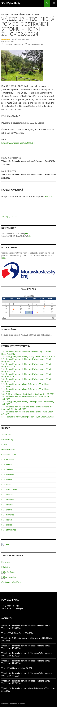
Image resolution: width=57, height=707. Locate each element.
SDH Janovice (7, 495)
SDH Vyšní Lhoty (10, 3)
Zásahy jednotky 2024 (29, 14)
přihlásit (48, 196)
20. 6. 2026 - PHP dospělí (12, 609)
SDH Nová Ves (7, 515)
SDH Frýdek (6, 480)
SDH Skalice (6, 525)
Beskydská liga (7, 440)
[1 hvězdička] (2, 40)
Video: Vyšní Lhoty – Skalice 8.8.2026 (17, 668)
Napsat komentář (35, 44)
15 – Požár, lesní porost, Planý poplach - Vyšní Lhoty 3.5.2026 (27, 417)
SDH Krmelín (7, 505)
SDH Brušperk (7, 460)
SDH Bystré (6, 465)
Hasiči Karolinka (8, 450)
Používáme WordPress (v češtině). (13, 703)
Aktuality (6, 14)
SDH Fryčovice (7, 475)
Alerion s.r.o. (6, 435)
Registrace (5, 562)
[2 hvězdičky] (4, 40)
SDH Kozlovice (7, 500)
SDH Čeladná (7, 470)
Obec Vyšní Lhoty (8, 455)
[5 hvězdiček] (9, 40)
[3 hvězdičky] (5, 40)
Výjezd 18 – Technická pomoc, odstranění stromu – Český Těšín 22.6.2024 (28, 161)
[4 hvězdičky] (7, 40)
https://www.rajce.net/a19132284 (18, 143)
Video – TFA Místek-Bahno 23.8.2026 (17, 633)
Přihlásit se (5, 567)
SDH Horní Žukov (9, 490)
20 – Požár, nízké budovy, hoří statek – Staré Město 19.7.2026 (27, 394)
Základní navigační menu (53, 3)
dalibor (19, 44)
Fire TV (4, 445)
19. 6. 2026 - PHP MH (10, 606)
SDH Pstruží (6, 520)
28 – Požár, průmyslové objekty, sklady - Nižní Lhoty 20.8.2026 (28, 357)
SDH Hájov (6, 485)
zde (26, 234)
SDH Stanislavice (8, 530)
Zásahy (14, 14)
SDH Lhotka (6, 510)
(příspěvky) (8, 572)
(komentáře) (8, 577)
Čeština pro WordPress (11, 582)
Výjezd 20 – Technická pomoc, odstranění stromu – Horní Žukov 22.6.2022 (28, 175)
